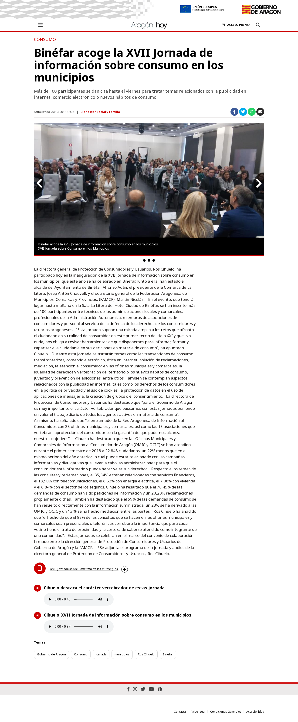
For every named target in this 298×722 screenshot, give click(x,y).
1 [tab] (144, 260)
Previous (39, 183)
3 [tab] (153, 260)
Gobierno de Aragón (51, 654)
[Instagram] (135, 689)
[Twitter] (143, 689)
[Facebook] (128, 689)
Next (259, 183)
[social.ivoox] (160, 689)
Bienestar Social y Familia (100, 112)
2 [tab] (149, 260)
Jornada (101, 654)
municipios (122, 654)
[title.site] (261, 9)
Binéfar (168, 654)
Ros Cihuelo (146, 654)
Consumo (81, 654)
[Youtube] (151, 689)
